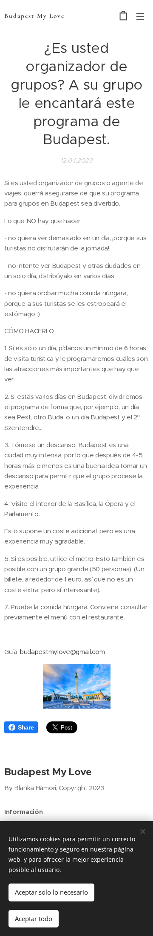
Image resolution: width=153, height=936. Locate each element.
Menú (140, 15)
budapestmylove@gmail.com (62, 652)
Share (26, 727)
